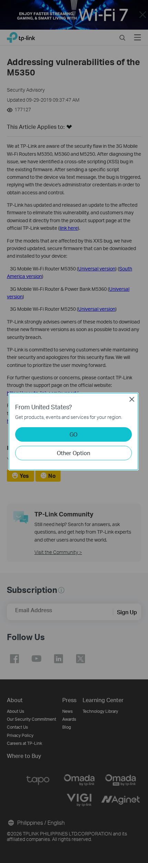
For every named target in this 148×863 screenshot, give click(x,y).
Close (132, 399)
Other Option (73, 452)
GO (73, 434)
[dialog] (74, 431)
